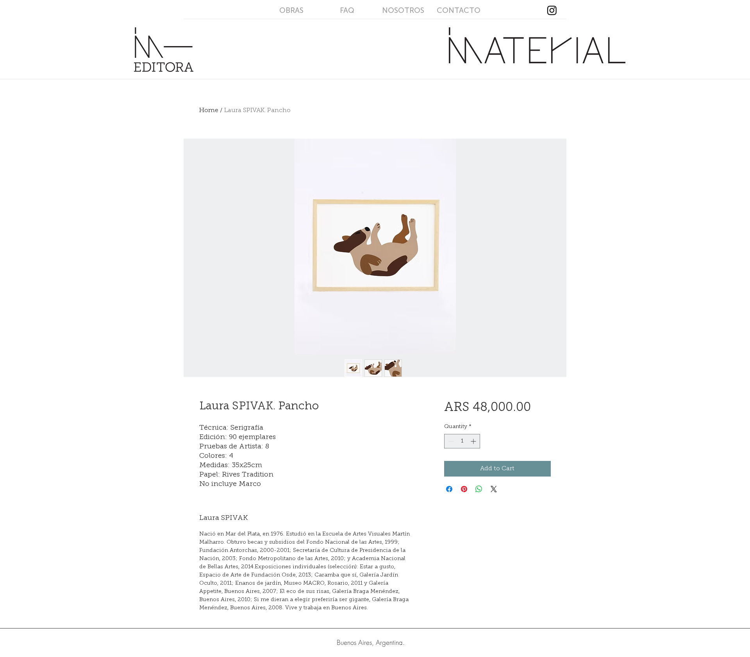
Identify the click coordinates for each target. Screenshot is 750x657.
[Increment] (474, 441)
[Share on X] (493, 489)
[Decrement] (450, 441)
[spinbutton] (462, 441)
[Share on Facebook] (449, 489)
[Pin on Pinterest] (464, 489)
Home (208, 110)
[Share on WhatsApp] (479, 489)
